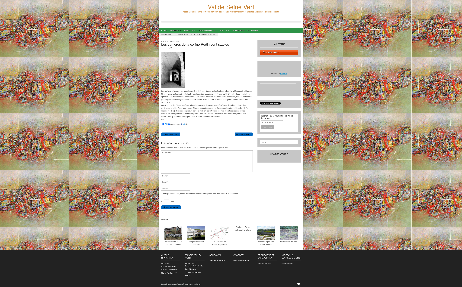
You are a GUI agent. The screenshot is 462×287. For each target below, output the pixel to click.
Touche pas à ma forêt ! (289, 241)
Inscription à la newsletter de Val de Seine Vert (277, 117)
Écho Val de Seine (270, 52)
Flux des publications (168, 266)
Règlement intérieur (264, 263)
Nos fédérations (190, 269)
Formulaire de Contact (207, 34)
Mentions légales (287, 263)
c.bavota (197, 284)
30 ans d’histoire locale (193, 272)
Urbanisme (188, 30)
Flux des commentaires (169, 269)
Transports (222, 30)
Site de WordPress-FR (169, 273)
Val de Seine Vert (231, 6)
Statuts (187, 275)
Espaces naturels (206, 30)
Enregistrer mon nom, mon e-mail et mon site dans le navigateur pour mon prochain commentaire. (200, 193)
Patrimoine (174, 30)
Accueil (163, 30)
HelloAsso (283, 74)
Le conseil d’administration (194, 266)
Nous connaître (166, 34)
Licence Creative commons (169, 284)
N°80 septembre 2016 (171, 41)
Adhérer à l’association (217, 260)
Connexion (165, 263)
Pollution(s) (237, 30)
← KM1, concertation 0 (171, 134)
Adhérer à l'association (186, 34)
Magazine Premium (182, 284)
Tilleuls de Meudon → (243, 134)
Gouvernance (252, 30)
